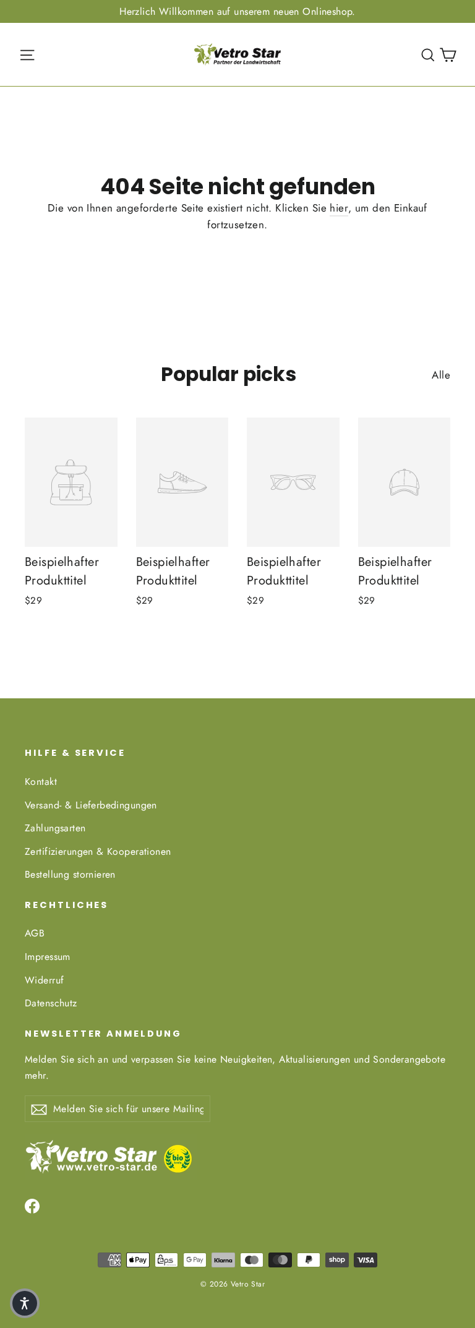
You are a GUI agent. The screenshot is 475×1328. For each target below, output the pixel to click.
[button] (25, 1303)
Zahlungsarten (55, 828)
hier (339, 207)
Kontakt (41, 781)
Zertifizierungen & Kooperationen (98, 851)
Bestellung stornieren (70, 874)
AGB (35, 933)
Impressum (48, 956)
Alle (441, 374)
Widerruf (44, 980)
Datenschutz (51, 1003)
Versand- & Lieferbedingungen (91, 805)
